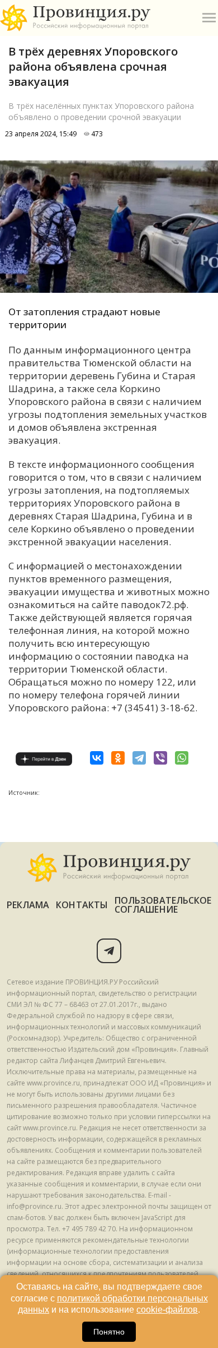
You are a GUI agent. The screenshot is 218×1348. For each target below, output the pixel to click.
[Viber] (160, 758)
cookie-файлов (167, 1309)
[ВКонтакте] (96, 758)
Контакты (82, 904)
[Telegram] (139, 758)
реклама (28, 904)
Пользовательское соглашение (163, 905)
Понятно (109, 1331)
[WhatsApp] (181, 758)
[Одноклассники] (118, 758)
